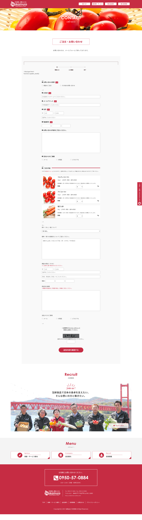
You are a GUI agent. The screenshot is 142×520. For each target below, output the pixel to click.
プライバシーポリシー (93, 502)
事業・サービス (98, 4)
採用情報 (124, 4)
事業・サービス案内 (53, 502)
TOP (85, 4)
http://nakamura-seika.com (73, 495)
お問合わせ (80, 502)
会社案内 (111, 4)
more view (119, 426)
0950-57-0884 (73, 477)
